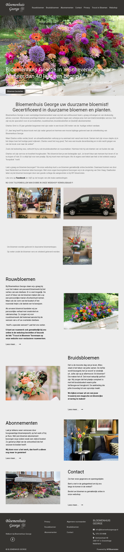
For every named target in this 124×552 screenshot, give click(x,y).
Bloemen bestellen (15, 91)
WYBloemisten (112, 549)
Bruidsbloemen (52, 8)
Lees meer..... (11, 344)
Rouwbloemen (38, 8)
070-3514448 (100, 534)
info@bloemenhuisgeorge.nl (107, 530)
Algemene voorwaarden (76, 522)
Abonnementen (67, 8)
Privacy (87, 8)
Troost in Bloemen (99, 8)
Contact (78, 8)
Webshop (113, 8)
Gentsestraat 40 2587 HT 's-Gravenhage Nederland (102, 541)
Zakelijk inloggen (34, 91)
